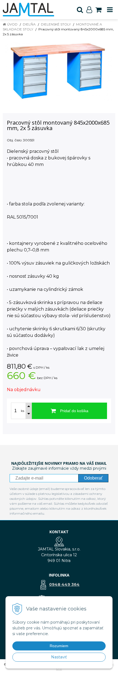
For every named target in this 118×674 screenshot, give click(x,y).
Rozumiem (59, 646)
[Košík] (98, 9)
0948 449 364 (64, 584)
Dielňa (29, 24)
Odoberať (93, 478)
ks (22, 411)
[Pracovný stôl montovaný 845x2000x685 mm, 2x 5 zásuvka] (59, 71)
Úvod (12, 24)
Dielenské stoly (56, 24)
